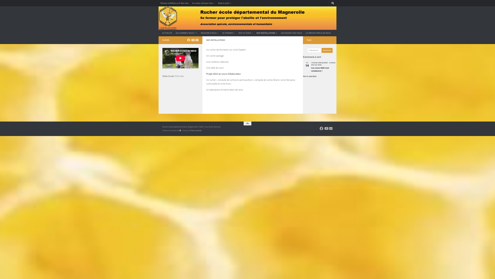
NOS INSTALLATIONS (266, 33)
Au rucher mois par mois (202, 3)
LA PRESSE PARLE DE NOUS (318, 33)
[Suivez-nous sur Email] (197, 40)
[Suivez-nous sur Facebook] (188, 40)
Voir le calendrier (310, 76)
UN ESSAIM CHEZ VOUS (291, 33)
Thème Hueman (195, 130)
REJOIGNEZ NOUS (209, 33)
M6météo (180, 76)
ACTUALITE (167, 33)
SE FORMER (227, 33)
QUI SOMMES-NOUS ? (185, 33)
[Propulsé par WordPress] (180, 130)
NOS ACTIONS (244, 33)
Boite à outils (223, 3)
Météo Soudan (168, 76)
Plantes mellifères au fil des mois (174, 3)
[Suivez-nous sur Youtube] (192, 40)
